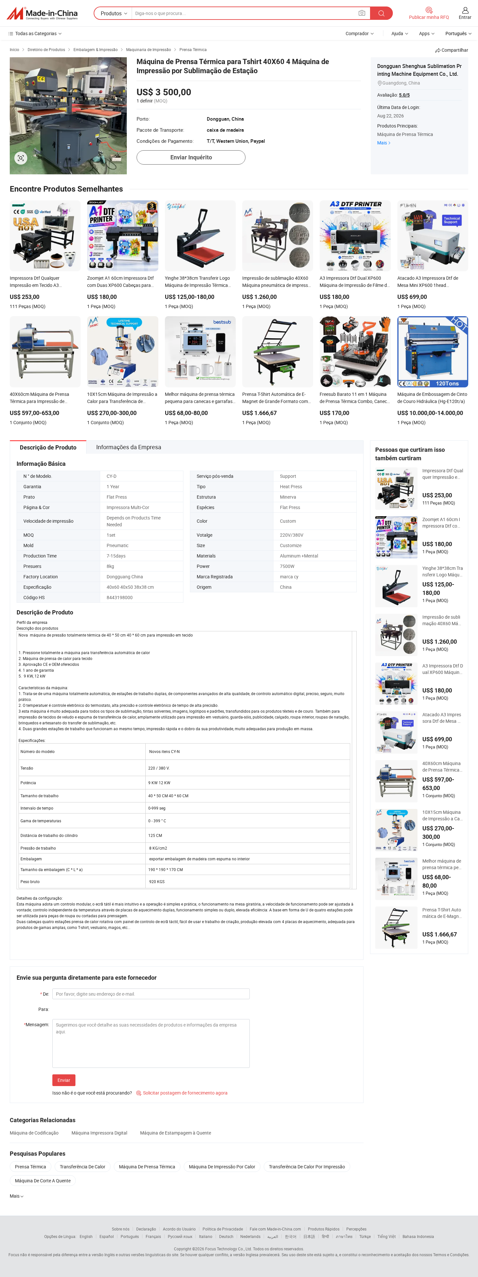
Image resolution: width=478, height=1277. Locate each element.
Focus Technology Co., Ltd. (228, 1248)
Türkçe (365, 1236)
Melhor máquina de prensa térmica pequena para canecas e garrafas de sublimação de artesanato (442, 864)
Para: (43, 1009)
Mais (382, 143)
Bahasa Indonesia (418, 1236)
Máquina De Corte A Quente (43, 1180)
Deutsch (226, 1236)
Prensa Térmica (30, 1166)
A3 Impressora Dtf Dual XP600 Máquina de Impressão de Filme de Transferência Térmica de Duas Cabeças (442, 669)
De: (44, 994)
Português (130, 1236)
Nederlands (250, 1236)
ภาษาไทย (344, 1236)
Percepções (356, 1228)
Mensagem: (36, 1024)
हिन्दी (325, 1236)
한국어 (291, 1236)
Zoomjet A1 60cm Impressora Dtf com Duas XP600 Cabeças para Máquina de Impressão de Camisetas (442, 522)
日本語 (309, 1236)
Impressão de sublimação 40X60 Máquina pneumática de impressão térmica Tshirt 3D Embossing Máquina (442, 620)
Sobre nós (120, 1228)
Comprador (357, 33)
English (86, 1236)
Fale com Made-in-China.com (275, 1228)
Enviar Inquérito (191, 157)
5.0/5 (404, 95)
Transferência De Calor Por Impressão (307, 1166)
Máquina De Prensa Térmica (147, 1166)
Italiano (205, 1236)
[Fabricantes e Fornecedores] (42, 13)
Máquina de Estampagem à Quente (175, 1133)
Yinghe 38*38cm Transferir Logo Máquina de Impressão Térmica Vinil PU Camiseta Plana (442, 571)
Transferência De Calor (82, 1166)
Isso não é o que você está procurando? (92, 1093)
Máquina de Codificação (34, 1133)
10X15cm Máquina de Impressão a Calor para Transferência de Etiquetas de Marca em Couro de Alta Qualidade (442, 815)
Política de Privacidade (223, 1228)
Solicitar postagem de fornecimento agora (182, 1093)
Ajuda (397, 33)
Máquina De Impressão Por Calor (222, 1166)
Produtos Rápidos (323, 1228)
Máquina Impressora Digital (99, 1133)
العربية (272, 1236)
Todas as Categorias (36, 33)
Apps (424, 33)
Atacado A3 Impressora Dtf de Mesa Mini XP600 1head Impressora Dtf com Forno (442, 717)
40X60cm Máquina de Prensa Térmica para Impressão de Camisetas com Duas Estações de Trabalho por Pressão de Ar (442, 766)
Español (107, 1236)
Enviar (64, 1080)
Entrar (465, 17)
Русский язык (180, 1236)
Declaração (146, 1228)
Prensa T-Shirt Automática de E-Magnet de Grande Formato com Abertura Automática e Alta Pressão (442, 913)
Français (153, 1236)
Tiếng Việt (387, 1236)
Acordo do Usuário (179, 1228)
